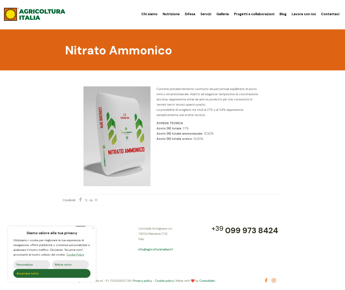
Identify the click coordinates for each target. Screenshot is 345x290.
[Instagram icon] (274, 281)
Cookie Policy (75, 254)
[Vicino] (93, 228)
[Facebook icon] (266, 281)
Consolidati (207, 281)
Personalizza (25, 264)
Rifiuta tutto (63, 264)
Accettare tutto (28, 273)
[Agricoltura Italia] (34, 14)
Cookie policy (164, 281)
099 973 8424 (251, 230)
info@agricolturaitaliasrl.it (155, 249)
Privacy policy (142, 281)
